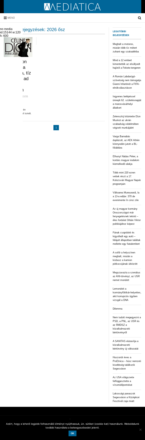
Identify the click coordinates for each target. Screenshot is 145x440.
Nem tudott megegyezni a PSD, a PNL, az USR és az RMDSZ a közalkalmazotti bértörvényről (127, 325)
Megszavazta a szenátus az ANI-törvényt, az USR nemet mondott (126, 276)
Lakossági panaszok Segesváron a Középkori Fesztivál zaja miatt (126, 397)
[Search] (139, 18)
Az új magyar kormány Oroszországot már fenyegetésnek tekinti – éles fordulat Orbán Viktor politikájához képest (127, 216)
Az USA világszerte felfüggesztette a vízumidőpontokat (123, 381)
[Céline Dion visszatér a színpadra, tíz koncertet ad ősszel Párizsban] (18, 47)
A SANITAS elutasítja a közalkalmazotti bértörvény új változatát (125, 345)
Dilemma (117, 308)
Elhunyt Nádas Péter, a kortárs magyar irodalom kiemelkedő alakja (126, 160)
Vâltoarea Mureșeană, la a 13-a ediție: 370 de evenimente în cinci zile (126, 196)
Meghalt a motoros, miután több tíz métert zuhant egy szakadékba (126, 48)
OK (72, 433)
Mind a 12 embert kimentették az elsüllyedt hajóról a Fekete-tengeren (126, 64)
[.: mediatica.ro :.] (73, 12)
